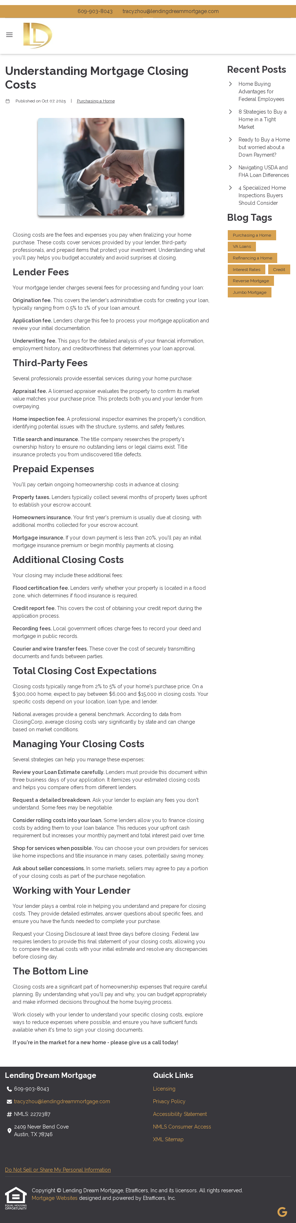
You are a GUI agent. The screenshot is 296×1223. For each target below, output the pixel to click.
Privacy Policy (169, 1101)
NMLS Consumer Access (182, 1127)
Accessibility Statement (180, 1114)
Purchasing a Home (96, 100)
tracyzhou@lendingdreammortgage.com (171, 11)
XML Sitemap (168, 1139)
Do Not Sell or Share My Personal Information (58, 1170)
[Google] (282, 1212)
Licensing (164, 1089)
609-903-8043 (95, 11)
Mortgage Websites (55, 1198)
